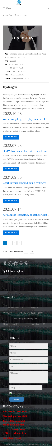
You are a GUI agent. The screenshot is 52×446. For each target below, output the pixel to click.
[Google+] (10, 263)
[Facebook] (5, 263)
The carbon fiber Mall (15, 411)
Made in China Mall (14, 424)
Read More (11, 137)
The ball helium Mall (14, 421)
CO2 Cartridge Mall (14, 429)
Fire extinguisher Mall (15, 416)
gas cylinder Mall (12, 437)
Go (32, 251)
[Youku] (21, 263)
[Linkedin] (15, 263)
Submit (16, 399)
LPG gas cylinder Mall (15, 433)
